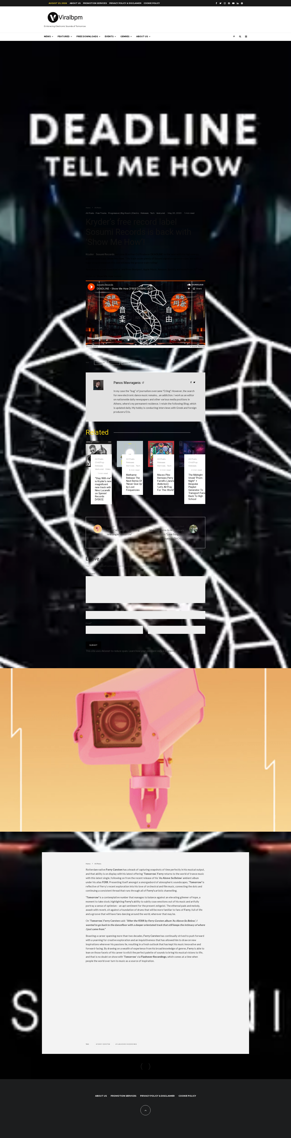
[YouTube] (233, 3)
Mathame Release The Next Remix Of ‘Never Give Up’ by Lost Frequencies (134, 482)
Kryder (90, 254)
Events (109, 36)
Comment (91, 573)
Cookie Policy (152, 3)
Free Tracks (101, 213)
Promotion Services (95, 3)
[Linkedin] (238, 3)
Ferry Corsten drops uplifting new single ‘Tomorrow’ (123, 530)
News (47, 36)
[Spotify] (242, 3)
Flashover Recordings (153, 956)
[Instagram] (225, 3)
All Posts (90, 213)
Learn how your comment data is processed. (153, 650)
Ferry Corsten (114, 869)
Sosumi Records (105, 254)
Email (89, 623)
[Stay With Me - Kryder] (99, 454)
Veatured (160, 213)
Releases (145, 213)
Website (152, 623)
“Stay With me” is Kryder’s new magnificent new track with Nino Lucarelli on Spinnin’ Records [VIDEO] (103, 489)
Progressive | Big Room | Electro (123, 213)
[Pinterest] (229, 3)
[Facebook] (216, 3)
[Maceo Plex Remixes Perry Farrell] (161, 454)
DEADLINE (101, 363)
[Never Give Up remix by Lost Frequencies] (130, 454)
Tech (152, 213)
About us (75, 3)
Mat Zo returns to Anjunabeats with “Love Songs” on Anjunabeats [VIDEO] (166, 532)
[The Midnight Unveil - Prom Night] (192, 454)
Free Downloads (87, 36)
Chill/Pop (99, 462)
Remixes (130, 465)
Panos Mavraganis (127, 383)
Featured (64, 36)
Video (107, 469)
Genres (124, 36)
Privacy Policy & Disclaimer (125, 3)
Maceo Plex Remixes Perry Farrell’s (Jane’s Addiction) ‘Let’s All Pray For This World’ (165, 482)
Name (89, 608)
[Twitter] (220, 3)
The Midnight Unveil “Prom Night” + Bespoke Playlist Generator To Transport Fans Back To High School (196, 487)
